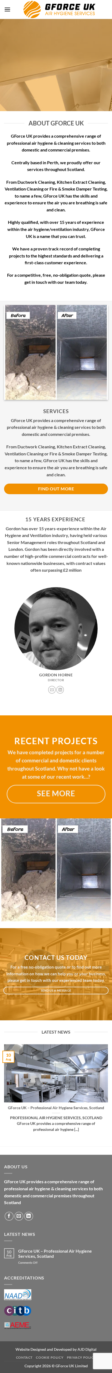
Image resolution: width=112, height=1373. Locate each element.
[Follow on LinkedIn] (60, 690)
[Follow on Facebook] (9, 1216)
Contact (24, 1357)
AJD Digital (87, 1349)
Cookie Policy (49, 1357)
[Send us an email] (52, 690)
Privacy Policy (81, 1357)
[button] (7, 9)
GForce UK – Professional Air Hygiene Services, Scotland (56, 1108)
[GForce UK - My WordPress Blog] (59, 9)
